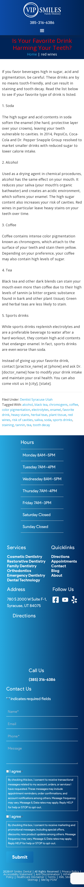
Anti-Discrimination (48, 874)
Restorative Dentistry (26, 561)
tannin (20, 425)
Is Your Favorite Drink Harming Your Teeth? (42, 44)
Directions (60, 556)
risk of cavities (22, 420)
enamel (55, 410)
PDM (53, 880)
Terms (51, 877)
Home (32, 54)
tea (29, 425)
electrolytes (40, 410)
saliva (38, 420)
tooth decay (41, 425)
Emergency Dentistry (26, 575)
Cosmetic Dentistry (24, 556)
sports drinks (62, 420)
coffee (73, 404)
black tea (40, 404)
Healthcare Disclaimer (30, 877)
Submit (20, 857)
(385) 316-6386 (42, 679)
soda (47, 420)
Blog (55, 570)
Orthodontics (19, 570)
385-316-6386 (42, 22)
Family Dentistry (22, 566)
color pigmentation (16, 410)
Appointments (64, 561)
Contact (58, 566)
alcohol (27, 404)
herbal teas (39, 415)
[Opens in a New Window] (56, 601)
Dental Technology (23, 580)
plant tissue (57, 415)
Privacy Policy (70, 871)
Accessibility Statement (18, 874)
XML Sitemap (67, 877)
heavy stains (20, 415)
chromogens (58, 404)
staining (8, 425)
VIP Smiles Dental (20, 871)
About (56, 575)
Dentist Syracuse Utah (36, 399)
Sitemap (33, 880)
